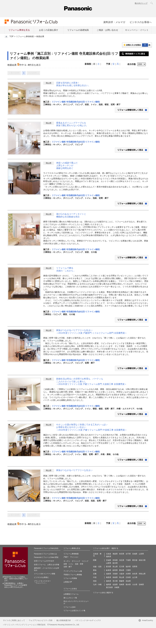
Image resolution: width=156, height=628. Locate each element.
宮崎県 (141, 584)
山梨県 (108, 563)
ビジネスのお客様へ (141, 22)
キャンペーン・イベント (137, 30)
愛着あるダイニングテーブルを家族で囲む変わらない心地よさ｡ (71, 124)
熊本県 (128, 584)
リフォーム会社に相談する (103, 592)
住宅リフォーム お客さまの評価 (46, 564)
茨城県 (108, 560)
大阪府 (121, 574)
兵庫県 (128, 574)
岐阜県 (108, 570)
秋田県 (121, 554)
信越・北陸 (97, 566)
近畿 (94, 574)
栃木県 (115, 563)
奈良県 (134, 574)
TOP (11, 36)
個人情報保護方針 (63, 620)
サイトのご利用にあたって (14, 620)
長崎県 (121, 584)
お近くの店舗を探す (48, 30)
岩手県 (128, 554)
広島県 (128, 577)
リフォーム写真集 (70, 578)
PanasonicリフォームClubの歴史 (46, 557)
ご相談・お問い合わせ (107, 30)
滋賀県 (108, 574)
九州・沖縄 (97, 584)
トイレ (70, 564)
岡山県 (121, 577)
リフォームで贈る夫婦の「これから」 (65, 269)
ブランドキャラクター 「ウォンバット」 (42, 582)
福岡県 (108, 584)
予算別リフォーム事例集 (73, 575)
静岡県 (115, 570)
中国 (94, 577)
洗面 (76, 564)
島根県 (115, 577)
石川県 (121, 566)
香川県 (115, 581)
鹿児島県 (109, 587)
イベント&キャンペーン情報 (44, 574)
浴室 (65, 564)
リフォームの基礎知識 (78, 30)
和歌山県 (142, 574)
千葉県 (128, 560)
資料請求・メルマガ (114, 22)
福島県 (108, 556)
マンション (74, 557)
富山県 (115, 566)
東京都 (134, 560)
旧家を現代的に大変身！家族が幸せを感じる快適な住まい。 (73, 84)
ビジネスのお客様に (41, 577)
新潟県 (108, 566)
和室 (81, 564)
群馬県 (115, 560)
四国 (94, 581)
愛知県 (121, 570)
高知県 (128, 581)
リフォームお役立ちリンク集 (74, 610)
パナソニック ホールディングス (88, 620)
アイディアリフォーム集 (73, 571)
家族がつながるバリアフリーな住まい (74, 470)
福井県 (128, 566)
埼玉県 (121, 560)
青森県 (115, 554)
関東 (94, 560)
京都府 (115, 574)
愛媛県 (121, 581)
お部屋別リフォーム (71, 594)
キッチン (67, 561)
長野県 (134, 566)
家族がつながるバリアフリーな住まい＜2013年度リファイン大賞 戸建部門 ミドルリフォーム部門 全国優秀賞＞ (91, 331)
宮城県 (134, 554)
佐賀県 (115, 584)
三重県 (128, 570)
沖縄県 (116, 587)
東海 (94, 570)
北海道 (108, 554)
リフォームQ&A (69, 607)
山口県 (134, 577)
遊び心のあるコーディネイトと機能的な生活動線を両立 (71, 215)
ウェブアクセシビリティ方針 (41, 620)
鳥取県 (108, 577)
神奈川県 (142, 560)
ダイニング (76, 561)
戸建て (66, 557)
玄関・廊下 (68, 567)
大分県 (134, 584)
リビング (85, 561)
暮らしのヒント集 (70, 598)
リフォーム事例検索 (25, 36)
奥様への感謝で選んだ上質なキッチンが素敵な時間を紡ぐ (67, 165)
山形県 (141, 554)
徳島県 (108, 581)
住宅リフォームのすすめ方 (44, 561)
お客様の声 (68, 582)
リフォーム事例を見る (19, 30)
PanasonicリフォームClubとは (45, 554)
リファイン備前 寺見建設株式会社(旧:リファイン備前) (76, 102)
